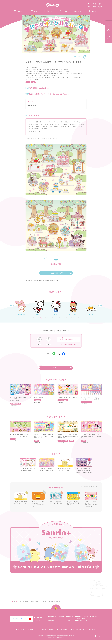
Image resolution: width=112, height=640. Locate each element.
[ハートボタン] (39, 340)
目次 (29, 102)
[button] (12, 305)
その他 (33, 82)
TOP (11, 601)
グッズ (27, 82)
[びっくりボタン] (48, 340)
